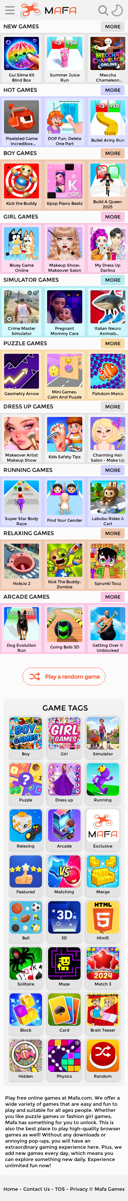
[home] (48, 10)
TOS (60, 1189)
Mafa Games (110, 1189)
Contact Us (36, 1189)
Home (10, 1189)
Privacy (79, 1189)
